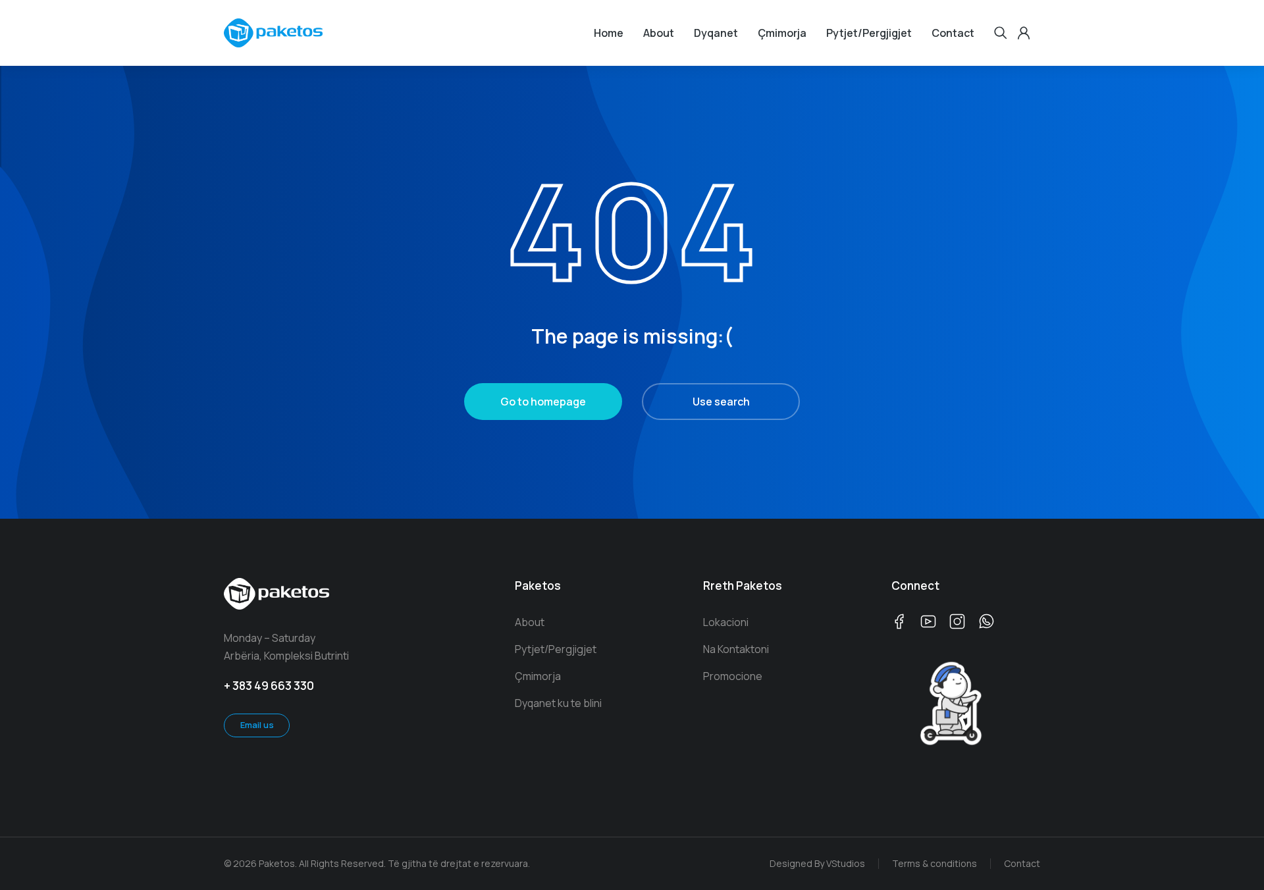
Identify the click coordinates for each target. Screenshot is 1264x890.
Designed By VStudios (817, 863)
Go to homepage (543, 401)
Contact (1022, 863)
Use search (721, 401)
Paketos (538, 585)
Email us (257, 725)
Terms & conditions (934, 863)
